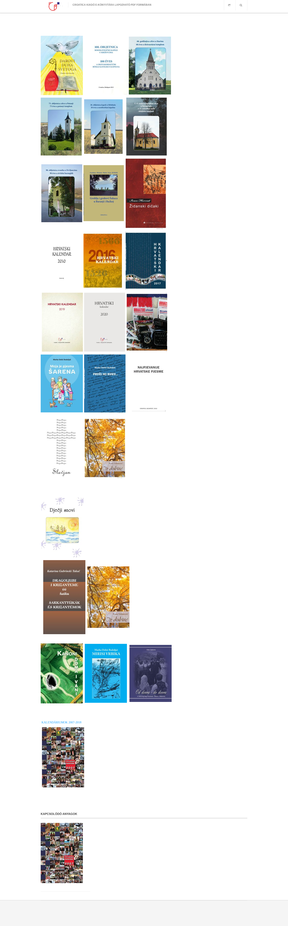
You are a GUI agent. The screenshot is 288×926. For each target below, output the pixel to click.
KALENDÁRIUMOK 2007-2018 (61, 722)
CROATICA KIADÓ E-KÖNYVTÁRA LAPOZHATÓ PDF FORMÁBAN (112, 4)
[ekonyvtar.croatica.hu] (54, 6)
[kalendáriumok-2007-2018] (63, 853)
